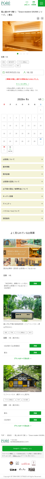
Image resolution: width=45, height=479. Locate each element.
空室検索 (33, 4)
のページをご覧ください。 (24, 456)
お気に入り (27, 4)
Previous (4, 252)
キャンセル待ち (21, 84)
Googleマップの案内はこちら (22, 448)
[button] (17, 53)
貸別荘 (9, 435)
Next (40, 252)
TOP (2, 435)
